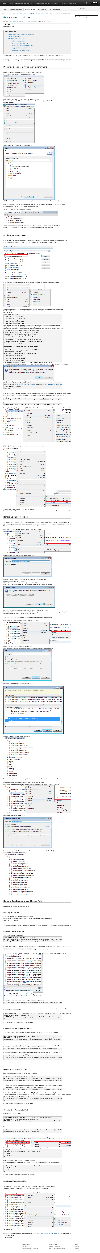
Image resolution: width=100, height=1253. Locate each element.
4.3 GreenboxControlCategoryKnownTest (23, 45)
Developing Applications (19, 13)
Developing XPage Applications (36, 13)
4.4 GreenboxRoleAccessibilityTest (21, 47)
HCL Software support (27, 1250)
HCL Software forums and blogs (58, 1248)
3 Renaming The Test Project (16, 38)
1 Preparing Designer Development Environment (21, 34)
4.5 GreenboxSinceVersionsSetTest (21, 49)
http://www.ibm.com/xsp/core (26, 384)
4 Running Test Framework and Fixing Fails (19, 40)
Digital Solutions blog (55, 1246)
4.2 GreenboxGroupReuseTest (20, 43)
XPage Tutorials (50, 13)
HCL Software (25, 1246)
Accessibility (78, 1250)
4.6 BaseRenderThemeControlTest (21, 50)
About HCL (77, 1246)
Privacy (77, 1248)
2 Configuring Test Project (15, 36)
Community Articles (7, 13)
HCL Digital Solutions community (30, 1248)
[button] (87, 4)
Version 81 (48, 21)
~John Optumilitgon (14, 21)
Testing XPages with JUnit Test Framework (47, 1233)
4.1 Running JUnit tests (18, 41)
